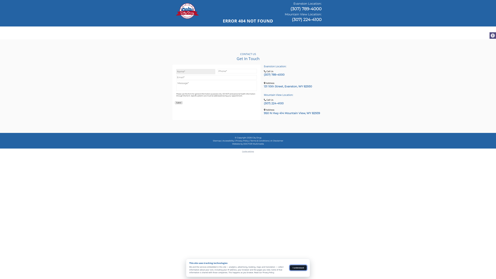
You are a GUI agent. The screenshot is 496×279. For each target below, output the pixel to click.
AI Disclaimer (276, 141)
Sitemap (217, 141)
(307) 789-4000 (306, 6)
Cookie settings (248, 151)
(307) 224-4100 (303, 17)
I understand (298, 268)
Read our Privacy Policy (264, 272)
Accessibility (228, 141)
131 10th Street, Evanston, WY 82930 (288, 86)
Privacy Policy (242, 141)
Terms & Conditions (259, 141)
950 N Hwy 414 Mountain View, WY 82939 (292, 113)
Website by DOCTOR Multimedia (248, 144)
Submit (178, 103)
